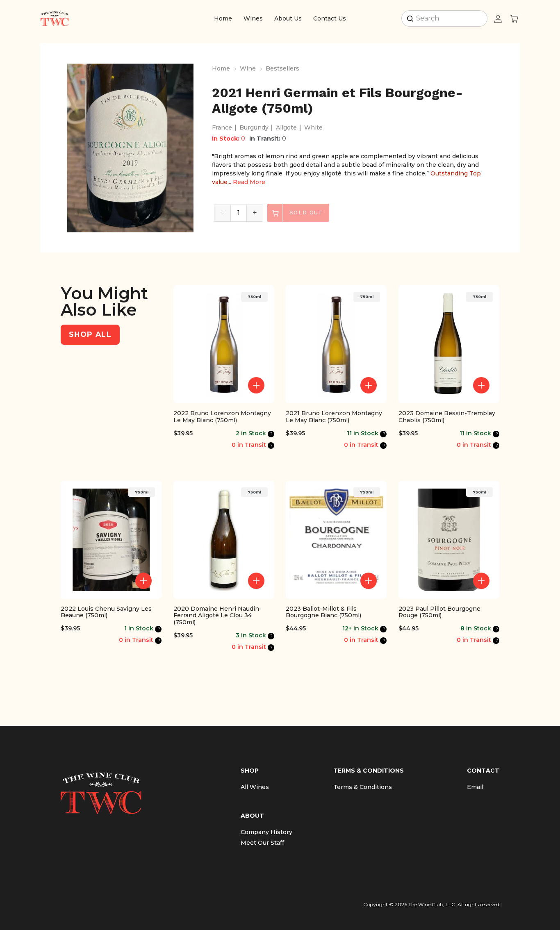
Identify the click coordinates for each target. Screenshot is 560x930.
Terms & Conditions (362, 787)
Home (223, 18)
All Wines (255, 787)
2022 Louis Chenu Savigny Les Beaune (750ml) (106, 612)
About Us (288, 18)
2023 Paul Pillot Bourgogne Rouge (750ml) (439, 612)
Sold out (305, 212)
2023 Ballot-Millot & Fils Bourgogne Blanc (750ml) (323, 612)
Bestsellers (282, 68)
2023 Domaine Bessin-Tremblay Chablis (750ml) (446, 417)
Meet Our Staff (262, 842)
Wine (248, 68)
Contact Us (329, 18)
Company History (266, 832)
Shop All (90, 334)
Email (475, 787)
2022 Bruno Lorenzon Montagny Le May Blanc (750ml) (222, 417)
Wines (253, 18)
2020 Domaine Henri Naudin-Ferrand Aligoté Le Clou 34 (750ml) (217, 615)
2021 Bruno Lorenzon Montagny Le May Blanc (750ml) (334, 417)
